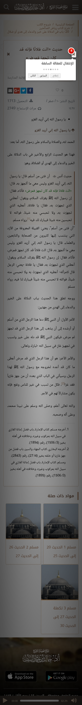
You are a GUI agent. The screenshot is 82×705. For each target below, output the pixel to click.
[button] (57, 69)
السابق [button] (43, 75)
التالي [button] (33, 75)
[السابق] (74, 54)
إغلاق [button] (55, 75)
